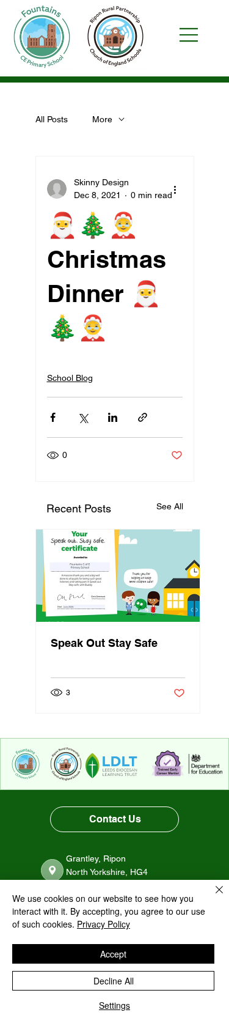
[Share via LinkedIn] (112, 417)
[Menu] (195, 35)
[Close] (212, 897)
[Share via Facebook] (53, 417)
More (102, 119)
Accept (113, 954)
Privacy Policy (103, 924)
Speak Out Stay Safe (104, 643)
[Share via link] (142, 417)
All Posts (51, 119)
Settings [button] (114, 1005)
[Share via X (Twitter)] (83, 417)
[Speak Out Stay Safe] (118, 576)
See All (169, 506)
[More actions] (175, 189)
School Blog (70, 378)
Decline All (113, 981)
